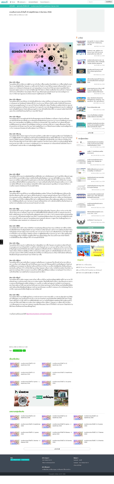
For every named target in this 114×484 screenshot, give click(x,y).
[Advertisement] (41, 28)
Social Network (44, 2)
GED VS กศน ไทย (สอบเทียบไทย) (86, 267)
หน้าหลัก (12, 6)
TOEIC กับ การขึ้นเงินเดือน (85, 264)
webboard (22, 2)
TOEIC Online (81, 273)
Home (13, 2)
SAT (98, 273)
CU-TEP (93, 273)
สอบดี (4, 2)
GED (88, 273)
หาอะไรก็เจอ (109, 2)
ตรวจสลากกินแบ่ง (33, 2)
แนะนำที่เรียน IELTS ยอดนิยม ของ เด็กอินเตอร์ (90, 270)
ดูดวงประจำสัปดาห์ (23, 6)
